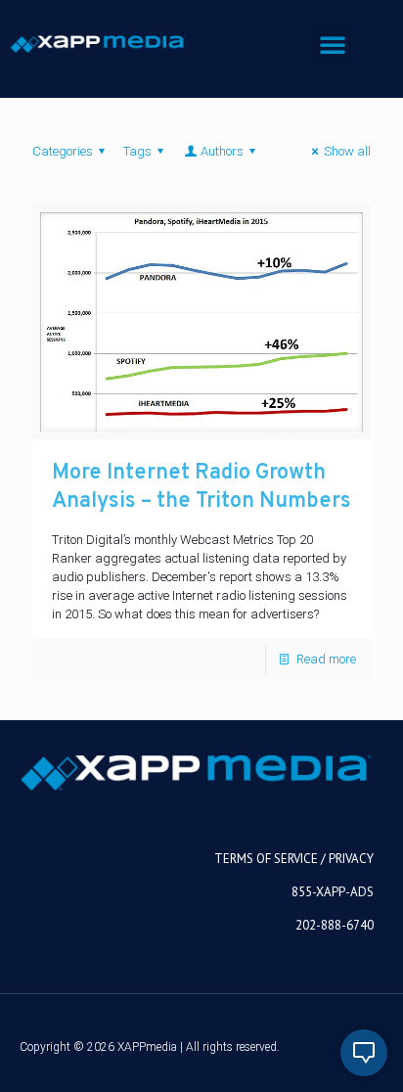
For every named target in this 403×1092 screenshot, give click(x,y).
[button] (332, 44)
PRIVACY (351, 858)
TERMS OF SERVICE (266, 858)
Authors (222, 151)
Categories (62, 151)
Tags (137, 151)
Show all (347, 151)
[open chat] (363, 1052)
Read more (326, 659)
